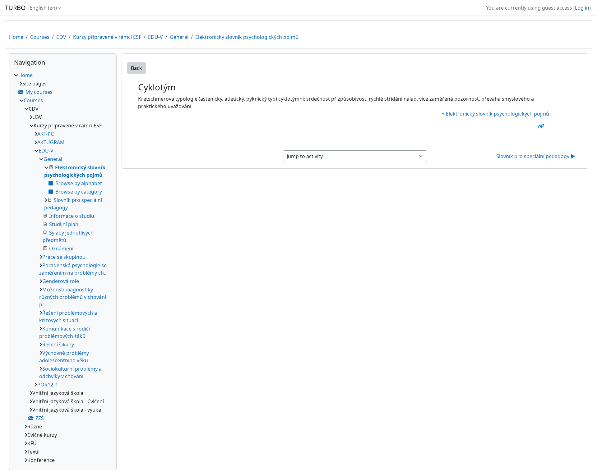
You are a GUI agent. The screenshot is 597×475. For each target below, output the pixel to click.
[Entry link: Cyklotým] (542, 126)
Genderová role (60, 281)
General (179, 37)
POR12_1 (47, 384)
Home (16, 37)
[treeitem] (62, 267)
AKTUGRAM (51, 142)
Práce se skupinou (64, 256)
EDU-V (155, 37)
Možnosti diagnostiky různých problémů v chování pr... (72, 297)
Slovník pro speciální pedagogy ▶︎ (535, 156)
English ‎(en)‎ (43, 7)
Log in (582, 7)
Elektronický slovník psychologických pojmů (246, 37)
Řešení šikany (58, 344)
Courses (39, 37)
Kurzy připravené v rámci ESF (107, 37)
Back (136, 68)
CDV (61, 37)
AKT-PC (45, 133)
